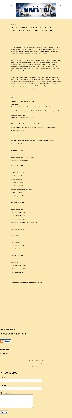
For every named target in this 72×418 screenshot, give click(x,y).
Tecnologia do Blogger (37, 360)
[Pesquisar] (60, 5)
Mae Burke (41, 363)
